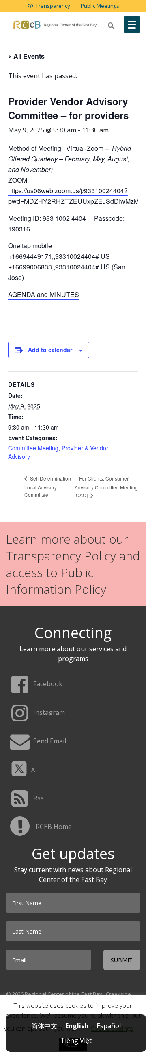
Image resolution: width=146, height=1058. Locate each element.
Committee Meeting (33, 448)
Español (109, 1025)
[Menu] (132, 24)
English (76, 1025)
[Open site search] (111, 25)
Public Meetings (100, 5)
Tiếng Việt (76, 1040)
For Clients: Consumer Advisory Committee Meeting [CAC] (106, 487)
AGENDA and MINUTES (43, 294)
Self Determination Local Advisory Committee (47, 486)
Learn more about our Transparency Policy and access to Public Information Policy (73, 564)
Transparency (53, 5)
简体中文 (44, 1025)
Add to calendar (50, 350)
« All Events (26, 56)
